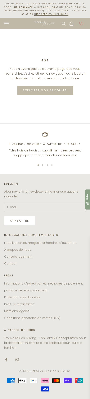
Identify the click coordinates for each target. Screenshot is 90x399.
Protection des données (22, 297)
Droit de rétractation (19, 304)
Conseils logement (18, 256)
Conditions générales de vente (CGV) (32, 318)
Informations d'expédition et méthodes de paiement (43, 283)
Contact (10, 263)
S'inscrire (19, 221)
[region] (45, 145)
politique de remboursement (26, 290)
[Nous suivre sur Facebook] (6, 360)
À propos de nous (17, 250)
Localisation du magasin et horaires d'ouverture (40, 243)
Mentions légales (17, 311)
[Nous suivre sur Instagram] (17, 360)
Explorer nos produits (45, 90)
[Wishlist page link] (81, 24)
